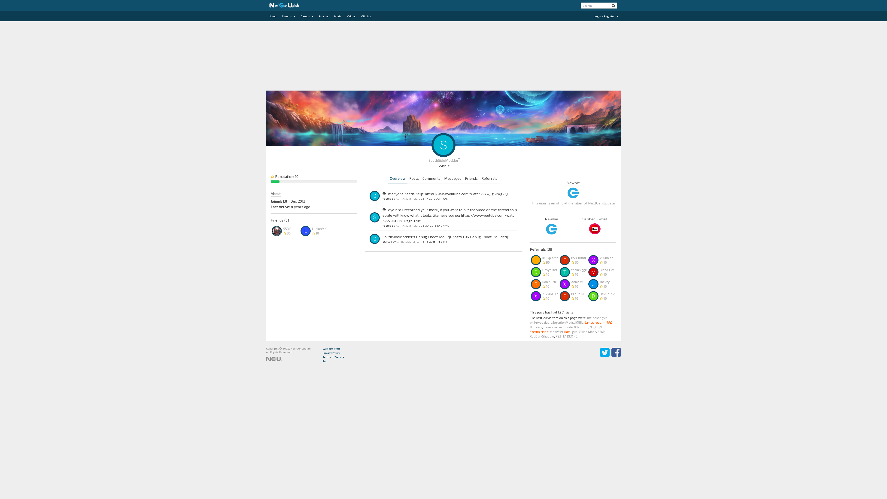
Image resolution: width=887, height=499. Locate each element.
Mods (337, 16)
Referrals (489, 178)
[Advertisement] (443, 56)
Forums (287, 16)
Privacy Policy (331, 352)
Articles (324, 16)
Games (306, 16)
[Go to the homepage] (284, 5)
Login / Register (605, 16)
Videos (351, 16)
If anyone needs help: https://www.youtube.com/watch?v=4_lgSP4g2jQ (448, 194)
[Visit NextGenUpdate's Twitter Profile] (605, 356)
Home (272, 16)
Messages (452, 178)
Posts (414, 178)
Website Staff (331, 348)
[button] (613, 5)
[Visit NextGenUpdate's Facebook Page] (616, 356)
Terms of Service (334, 357)
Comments (431, 178)
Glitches (366, 16)
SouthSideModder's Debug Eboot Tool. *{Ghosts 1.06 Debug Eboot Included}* (446, 236)
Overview (398, 178)
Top (325, 361)
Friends (471, 178)
